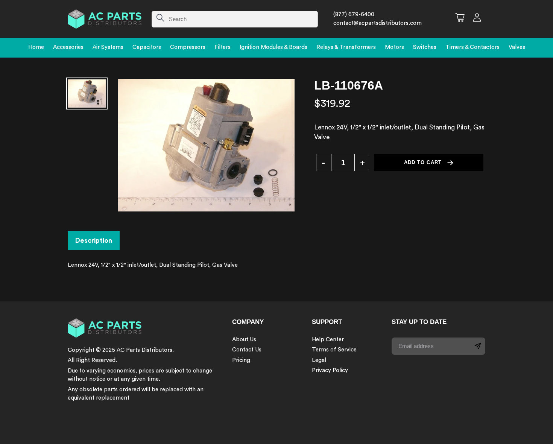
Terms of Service (334, 350)
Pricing (241, 360)
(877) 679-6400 (353, 14)
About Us (244, 339)
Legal (319, 360)
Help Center (328, 339)
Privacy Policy (330, 370)
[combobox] (235, 19)
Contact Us (246, 350)
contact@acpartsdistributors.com (377, 23)
